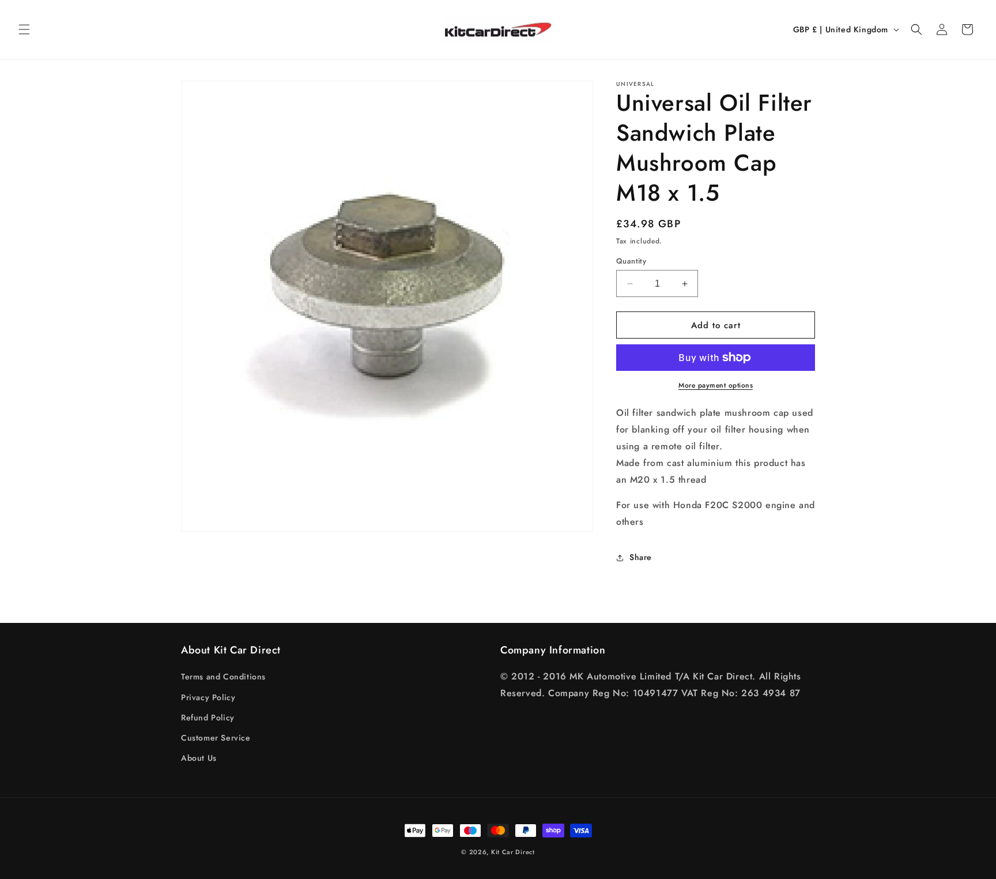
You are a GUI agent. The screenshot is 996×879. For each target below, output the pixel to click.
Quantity (631, 261)
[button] (24, 29)
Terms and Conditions (223, 676)
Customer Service (216, 737)
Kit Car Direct (513, 852)
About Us (199, 758)
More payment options (715, 385)
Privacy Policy (208, 697)
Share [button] (640, 557)
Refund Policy (208, 717)
